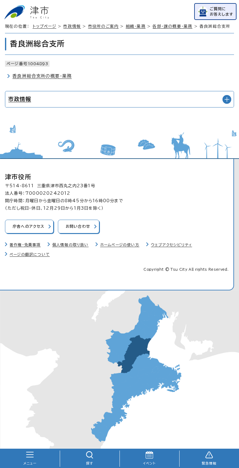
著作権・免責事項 (25, 244)
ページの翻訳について (30, 254)
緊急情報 (209, 463)
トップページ (44, 26)
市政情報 (72, 26)
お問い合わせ (78, 226)
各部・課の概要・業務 (172, 26)
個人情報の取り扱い (70, 244)
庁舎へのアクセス (29, 226)
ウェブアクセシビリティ (171, 244)
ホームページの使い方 (119, 244)
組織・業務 (136, 26)
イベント (149, 463)
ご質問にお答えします (221, 11)
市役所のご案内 (103, 26)
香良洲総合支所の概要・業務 (42, 76)
